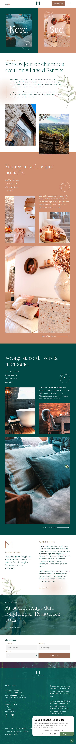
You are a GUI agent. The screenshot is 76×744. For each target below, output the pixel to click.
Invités (8, 651)
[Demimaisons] (38, 673)
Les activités (43, 588)
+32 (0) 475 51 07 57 (13, 692)
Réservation (58, 4)
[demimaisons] (38, 3)
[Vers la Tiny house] (65, 187)
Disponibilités (11, 187)
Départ (41, 644)
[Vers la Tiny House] (65, 378)
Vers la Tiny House (48, 527)
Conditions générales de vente (18, 731)
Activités (9, 191)
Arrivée (9, 644)
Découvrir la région (12, 628)
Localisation (11, 184)
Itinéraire (9, 709)
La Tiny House (12, 180)
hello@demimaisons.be (14, 695)
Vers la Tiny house (49, 336)
